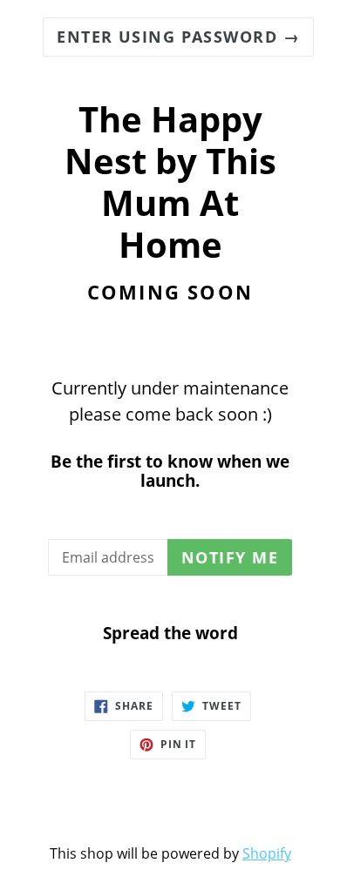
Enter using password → (178, 36)
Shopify (266, 853)
